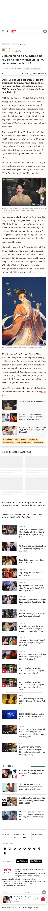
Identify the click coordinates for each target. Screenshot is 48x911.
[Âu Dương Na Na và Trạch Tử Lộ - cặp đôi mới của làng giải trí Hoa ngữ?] (9, 430)
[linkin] (24, 848)
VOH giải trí (12, 388)
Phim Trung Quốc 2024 (24, 442)
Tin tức (7, 44)
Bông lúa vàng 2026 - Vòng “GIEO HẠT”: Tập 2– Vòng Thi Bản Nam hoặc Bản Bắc (31, 670)
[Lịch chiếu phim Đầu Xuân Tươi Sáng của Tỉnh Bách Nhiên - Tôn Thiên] (9, 599)
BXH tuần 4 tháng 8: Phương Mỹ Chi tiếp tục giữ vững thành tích (32, 701)
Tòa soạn (16, 834)
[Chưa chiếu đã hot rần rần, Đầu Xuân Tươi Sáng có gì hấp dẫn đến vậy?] (9, 546)
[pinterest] (19, 848)
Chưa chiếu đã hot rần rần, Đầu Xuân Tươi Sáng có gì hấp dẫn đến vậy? (32, 548)
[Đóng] (44, 896)
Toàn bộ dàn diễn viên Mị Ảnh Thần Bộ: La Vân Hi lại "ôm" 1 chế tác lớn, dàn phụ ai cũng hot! (32, 533)
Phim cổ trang (8, 439)
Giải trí (15, 44)
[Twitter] (39, 848)
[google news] (29, 848)
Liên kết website (37, 834)
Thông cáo (17, 838)
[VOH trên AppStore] (22, 861)
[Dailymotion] (4, 853)
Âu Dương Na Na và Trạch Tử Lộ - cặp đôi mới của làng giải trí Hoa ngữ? (32, 429)
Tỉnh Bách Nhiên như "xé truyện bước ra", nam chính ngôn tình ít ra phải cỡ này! (30, 786)
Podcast (21, 726)
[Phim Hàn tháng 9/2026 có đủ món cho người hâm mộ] (9, 613)
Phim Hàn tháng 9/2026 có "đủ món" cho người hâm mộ (32, 614)
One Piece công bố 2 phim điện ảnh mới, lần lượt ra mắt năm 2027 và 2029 (32, 800)
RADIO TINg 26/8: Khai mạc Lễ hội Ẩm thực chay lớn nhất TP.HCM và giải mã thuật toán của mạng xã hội (32, 733)
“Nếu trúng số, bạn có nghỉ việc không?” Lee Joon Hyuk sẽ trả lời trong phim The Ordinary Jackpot (32, 815)
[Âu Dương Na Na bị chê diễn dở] (9, 405)
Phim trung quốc (21, 439)
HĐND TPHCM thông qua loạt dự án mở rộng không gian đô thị (31, 716)
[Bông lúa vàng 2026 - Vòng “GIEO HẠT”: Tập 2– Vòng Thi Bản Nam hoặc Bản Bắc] (9, 668)
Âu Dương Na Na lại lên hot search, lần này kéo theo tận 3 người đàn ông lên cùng (32, 416)
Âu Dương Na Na (9, 442)
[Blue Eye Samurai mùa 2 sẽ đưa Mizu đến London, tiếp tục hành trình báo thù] (9, 654)
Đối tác (4, 838)
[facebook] (4, 848)
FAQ (24, 838)
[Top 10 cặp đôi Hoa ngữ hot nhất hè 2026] (9, 573)
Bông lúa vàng (23, 665)
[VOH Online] (13, 31)
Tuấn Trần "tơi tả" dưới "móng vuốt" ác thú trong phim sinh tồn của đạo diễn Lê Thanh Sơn (24, 504)
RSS (24, 834)
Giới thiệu (5, 893)
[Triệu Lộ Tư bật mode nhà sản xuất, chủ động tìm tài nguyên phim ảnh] (9, 640)
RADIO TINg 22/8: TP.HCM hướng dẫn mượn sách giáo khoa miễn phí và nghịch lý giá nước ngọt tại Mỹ (32, 751)
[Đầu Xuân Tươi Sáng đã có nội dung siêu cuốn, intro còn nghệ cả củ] (9, 773)
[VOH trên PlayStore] (36, 861)
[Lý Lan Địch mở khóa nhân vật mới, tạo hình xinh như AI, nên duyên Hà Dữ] (9, 586)
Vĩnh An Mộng (39, 442)
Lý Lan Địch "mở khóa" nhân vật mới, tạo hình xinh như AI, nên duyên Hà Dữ (32, 588)
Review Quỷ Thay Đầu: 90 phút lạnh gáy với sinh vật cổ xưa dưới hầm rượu (22, 515)
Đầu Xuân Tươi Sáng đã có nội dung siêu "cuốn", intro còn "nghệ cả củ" (31, 773)
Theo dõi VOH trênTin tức (32, 68)
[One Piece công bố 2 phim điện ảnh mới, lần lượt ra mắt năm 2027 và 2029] (9, 801)
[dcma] (34, 848)
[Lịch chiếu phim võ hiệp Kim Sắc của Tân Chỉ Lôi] (9, 560)
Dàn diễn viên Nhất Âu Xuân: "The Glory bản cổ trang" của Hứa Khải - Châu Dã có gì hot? (31, 628)
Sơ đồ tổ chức (28, 893)
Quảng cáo (5, 834)
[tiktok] (14, 848)
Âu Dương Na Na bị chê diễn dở (32, 401)
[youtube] (9, 848)
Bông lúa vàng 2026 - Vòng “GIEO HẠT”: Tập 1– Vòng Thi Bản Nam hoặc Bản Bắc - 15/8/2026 (31, 686)
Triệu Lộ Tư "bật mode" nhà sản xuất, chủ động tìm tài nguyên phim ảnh (32, 642)
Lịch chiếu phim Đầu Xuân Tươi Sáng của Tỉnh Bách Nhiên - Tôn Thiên (32, 602)
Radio (21, 695)
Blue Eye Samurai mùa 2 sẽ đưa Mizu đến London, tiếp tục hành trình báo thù (32, 656)
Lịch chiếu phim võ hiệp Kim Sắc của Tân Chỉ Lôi (31, 561)
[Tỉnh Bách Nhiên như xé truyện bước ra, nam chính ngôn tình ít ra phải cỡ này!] (9, 787)
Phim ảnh (23, 44)
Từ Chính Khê (34, 439)
